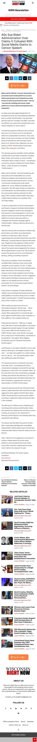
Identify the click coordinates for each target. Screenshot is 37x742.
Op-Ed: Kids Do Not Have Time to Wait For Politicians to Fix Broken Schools (9, 482)
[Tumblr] (29, 78)
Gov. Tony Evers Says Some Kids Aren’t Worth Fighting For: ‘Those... (23, 511)
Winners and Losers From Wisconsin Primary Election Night (24, 609)
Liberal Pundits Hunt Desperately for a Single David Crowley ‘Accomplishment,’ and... (24, 568)
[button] (4, 3)
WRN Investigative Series (11, 721)
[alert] (18, 25)
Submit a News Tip (15, 725)
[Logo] (18, 675)
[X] (16, 78)
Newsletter (30, 721)
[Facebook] (11, 78)
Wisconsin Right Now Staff (22, 515)
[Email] (25, 78)
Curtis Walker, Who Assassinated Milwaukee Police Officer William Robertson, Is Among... (24, 540)
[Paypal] (26, 708)
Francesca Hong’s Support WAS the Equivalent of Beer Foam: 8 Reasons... (24, 620)
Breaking (8, 30)
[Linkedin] (20, 78)
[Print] (7, 78)
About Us (25, 725)
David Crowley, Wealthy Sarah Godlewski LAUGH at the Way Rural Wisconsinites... (24, 595)
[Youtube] (18, 713)
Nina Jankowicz (11, 148)
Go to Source (5, 458)
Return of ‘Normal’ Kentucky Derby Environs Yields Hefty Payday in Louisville (29, 482)
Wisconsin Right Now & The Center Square (15, 51)
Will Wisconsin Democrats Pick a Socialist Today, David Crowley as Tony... (24, 631)
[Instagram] (11, 708)
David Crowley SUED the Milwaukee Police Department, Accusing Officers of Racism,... (23, 525)
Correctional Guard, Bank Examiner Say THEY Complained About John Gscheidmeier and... (24, 643)
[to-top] (35, 739)
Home (3, 30)
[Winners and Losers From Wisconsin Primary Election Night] (7, 610)
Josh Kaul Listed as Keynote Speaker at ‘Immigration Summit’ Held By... (24, 499)
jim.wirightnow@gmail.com (22, 697)
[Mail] (21, 708)
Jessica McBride (19, 504)
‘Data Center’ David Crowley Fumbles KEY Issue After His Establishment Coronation (24, 555)
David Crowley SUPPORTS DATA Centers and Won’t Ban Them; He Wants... (24, 581)
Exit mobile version (18, 735)
